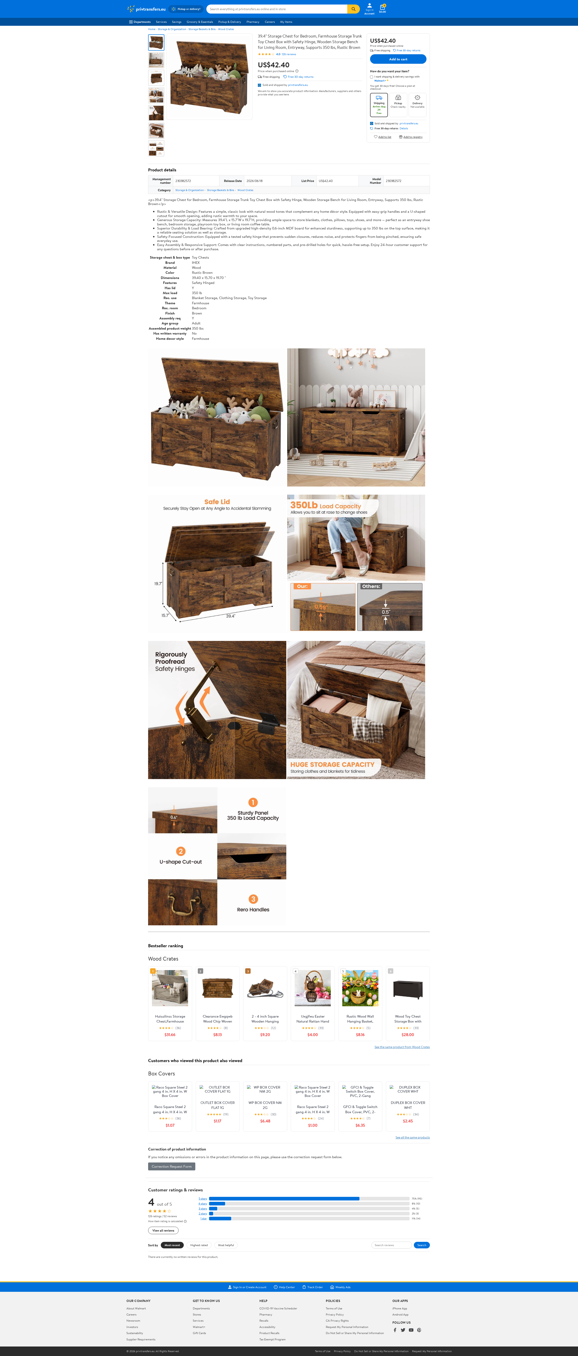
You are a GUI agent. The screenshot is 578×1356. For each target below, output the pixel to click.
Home (151, 29)
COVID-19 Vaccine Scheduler (278, 1308)
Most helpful (226, 1245)
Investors (132, 1327)
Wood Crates (226, 29)
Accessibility (267, 1327)
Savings (176, 22)
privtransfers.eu (298, 85)
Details (404, 128)
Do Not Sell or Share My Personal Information (355, 1333)
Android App (400, 1314)
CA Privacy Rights (337, 1320)
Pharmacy (253, 22)
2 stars (203, 1213)
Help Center (287, 1287)
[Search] (353, 9)
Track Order (315, 1287)
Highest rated (199, 1245)
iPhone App (399, 1308)
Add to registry (413, 137)
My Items (286, 22)
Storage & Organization (172, 29)
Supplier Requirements (140, 1339)
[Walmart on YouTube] (411, 1330)
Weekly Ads (343, 1287)
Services (161, 22)
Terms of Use (334, 1308)
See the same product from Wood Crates (402, 1047)
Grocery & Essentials (200, 22)
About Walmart (136, 1308)
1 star (203, 1218)
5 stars (203, 1198)
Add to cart (398, 59)
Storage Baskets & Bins (202, 29)
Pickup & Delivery (229, 22)
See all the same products (413, 1137)
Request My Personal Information (347, 1327)
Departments (142, 22)
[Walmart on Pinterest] (419, 1330)
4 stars (202, 1203)
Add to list (384, 137)
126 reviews (289, 54)
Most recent (172, 1245)
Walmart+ (199, 1327)
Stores (197, 1314)
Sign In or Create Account (249, 1287)
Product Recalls (269, 1333)
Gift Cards (199, 1333)
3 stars (203, 1208)
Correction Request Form (172, 1166)
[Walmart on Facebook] (394, 1330)
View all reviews (163, 1230)
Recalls (263, 1320)
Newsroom (133, 1320)
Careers (270, 22)
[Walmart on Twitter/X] (403, 1330)
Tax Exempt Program (272, 1339)
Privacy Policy (335, 1314)
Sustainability (134, 1333)
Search (421, 1245)
